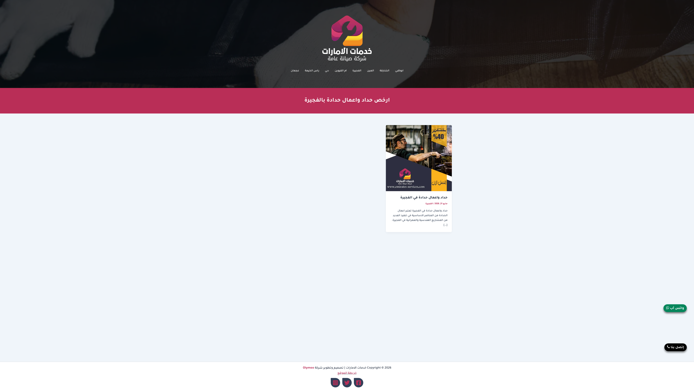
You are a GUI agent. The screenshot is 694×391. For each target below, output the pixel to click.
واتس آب (676, 308)
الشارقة (384, 71)
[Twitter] (347, 382)
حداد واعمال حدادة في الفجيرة (423, 198)
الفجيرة (356, 71)
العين (370, 71)
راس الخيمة (312, 71)
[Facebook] (358, 382)
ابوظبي (399, 71)
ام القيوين (341, 71)
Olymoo (308, 368)
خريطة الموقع (347, 373)
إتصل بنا (677, 347)
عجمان (295, 71)
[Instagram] (335, 382)
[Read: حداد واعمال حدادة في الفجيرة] (419, 158)
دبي (327, 71)
